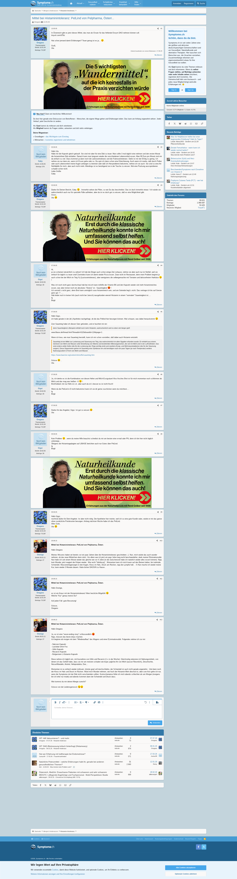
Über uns (139, 839)
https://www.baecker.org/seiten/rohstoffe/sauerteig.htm (72, 355)
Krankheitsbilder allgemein (181, 188)
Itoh (40, 767)
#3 (161, 185)
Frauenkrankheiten (60, 756)
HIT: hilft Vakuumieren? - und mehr (54, 738)
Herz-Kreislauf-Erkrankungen (182, 166)
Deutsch (46, 839)
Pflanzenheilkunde (178, 144)
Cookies (36, 839)
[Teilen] (158, 28)
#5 (161, 311)
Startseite (71, 3)
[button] (80, 3)
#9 (161, 512)
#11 (161, 579)
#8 (161, 434)
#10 (161, 540)
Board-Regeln (190, 839)
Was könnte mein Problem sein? (60, 767)
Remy (155, 764)
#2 (161, 147)
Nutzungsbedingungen (163, 839)
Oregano (37, 22)
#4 (161, 265)
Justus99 (42, 756)
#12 (161, 619)
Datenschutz (178, 839)
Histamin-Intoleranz (59, 741)
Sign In (174, 90)
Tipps (200, 839)
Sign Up (190, 90)
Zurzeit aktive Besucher (177, 101)
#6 (161, 374)
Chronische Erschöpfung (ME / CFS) (68, 777)
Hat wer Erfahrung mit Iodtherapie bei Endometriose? (62, 754)
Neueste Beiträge (174, 132)
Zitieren (159, 55)
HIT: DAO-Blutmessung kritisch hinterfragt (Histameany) (63, 746)
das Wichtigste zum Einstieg (57, 137)
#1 (161, 28)
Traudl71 (201, 208)
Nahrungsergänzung (178, 177)
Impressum (149, 839)
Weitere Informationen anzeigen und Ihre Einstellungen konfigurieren (58, 874)
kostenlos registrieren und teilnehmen (60, 140)
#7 (161, 405)
